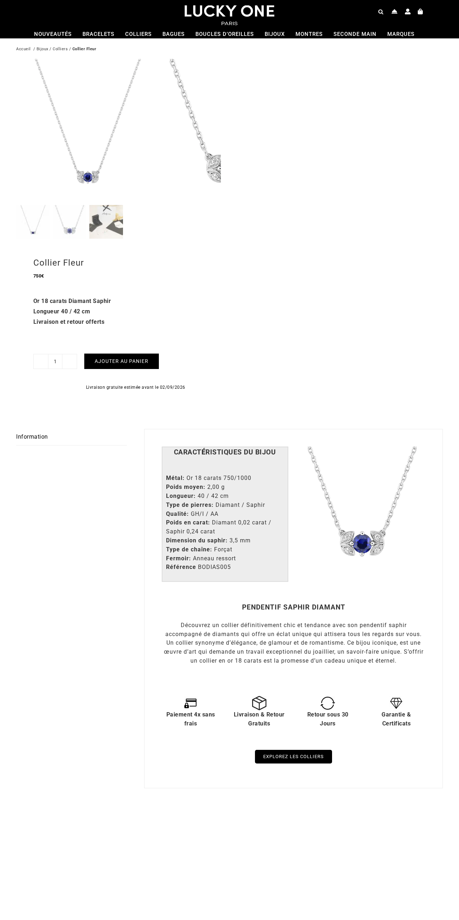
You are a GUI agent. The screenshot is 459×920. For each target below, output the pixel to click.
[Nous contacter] (395, 11)
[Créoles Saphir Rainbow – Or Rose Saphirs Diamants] (109, 827)
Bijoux (42, 49)
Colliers (60, 49)
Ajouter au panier (121, 361)
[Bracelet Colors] (322, 827)
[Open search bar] (380, 11)
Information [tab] (32, 436)
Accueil (23, 49)
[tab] (225, 452)
